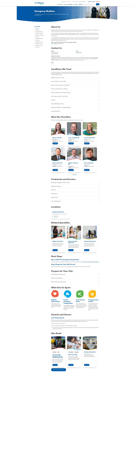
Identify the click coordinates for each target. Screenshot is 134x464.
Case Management (56, 201)
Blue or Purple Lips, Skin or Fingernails (60, 85)
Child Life (53, 190)
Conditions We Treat (39, 31)
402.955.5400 (78, 52)
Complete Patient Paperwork (58, 274)
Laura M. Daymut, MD (89, 137)
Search (98, 4)
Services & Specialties (68, 4)
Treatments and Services (40, 35)
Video (58, 352)
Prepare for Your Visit (39, 42)
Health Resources (71, 352)
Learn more (55, 250)
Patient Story (54, 352)
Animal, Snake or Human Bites (58, 81)
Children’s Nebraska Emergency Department (91, 261)
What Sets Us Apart (39, 43)
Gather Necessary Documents (58, 282)
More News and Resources (58, 369)
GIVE (98, 1)
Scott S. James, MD (88, 163)
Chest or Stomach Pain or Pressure (59, 89)
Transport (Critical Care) (90, 241)
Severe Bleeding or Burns (57, 103)
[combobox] (91, 4)
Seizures (53, 100)
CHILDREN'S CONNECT (92, 1)
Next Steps (38, 40)
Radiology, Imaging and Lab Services (60, 182)
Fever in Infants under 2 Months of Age (60, 92)
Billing (77, 1)
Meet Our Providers (39, 33)
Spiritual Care (54, 197)
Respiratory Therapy (56, 186)
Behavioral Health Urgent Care (72, 242)
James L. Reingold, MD (73, 137)
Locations (75, 4)
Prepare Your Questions (57, 278)
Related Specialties (39, 38)
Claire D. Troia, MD (57, 137)
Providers (69, 1)
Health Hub (80, 4)
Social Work (54, 193)
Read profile (55, 143)
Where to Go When (72, 354)
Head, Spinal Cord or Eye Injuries (59, 96)
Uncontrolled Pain (55, 111)
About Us (37, 28)
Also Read (37, 47)
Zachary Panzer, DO (57, 163)
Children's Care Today (57, 241)
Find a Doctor (60, 4)
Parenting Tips (76, 352)
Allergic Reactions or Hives (57, 77)
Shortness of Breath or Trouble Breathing (61, 107)
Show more (74, 174)
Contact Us (38, 30)
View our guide (54, 43)
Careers (74, 1)
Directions (55, 216)
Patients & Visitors (64, 1)
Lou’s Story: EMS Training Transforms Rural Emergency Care (57, 356)
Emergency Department (58, 212)
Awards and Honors (39, 45)
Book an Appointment (82, 1)
